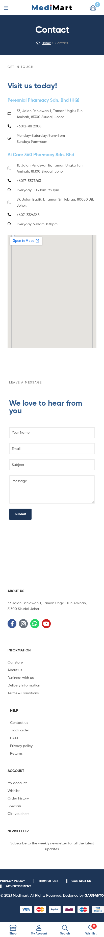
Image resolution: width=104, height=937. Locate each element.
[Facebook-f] (12, 623)
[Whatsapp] (34, 623)
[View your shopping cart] (93, 7)
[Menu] (9, 7)
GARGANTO (94, 895)
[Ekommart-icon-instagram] (23, 623)
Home (46, 43)
